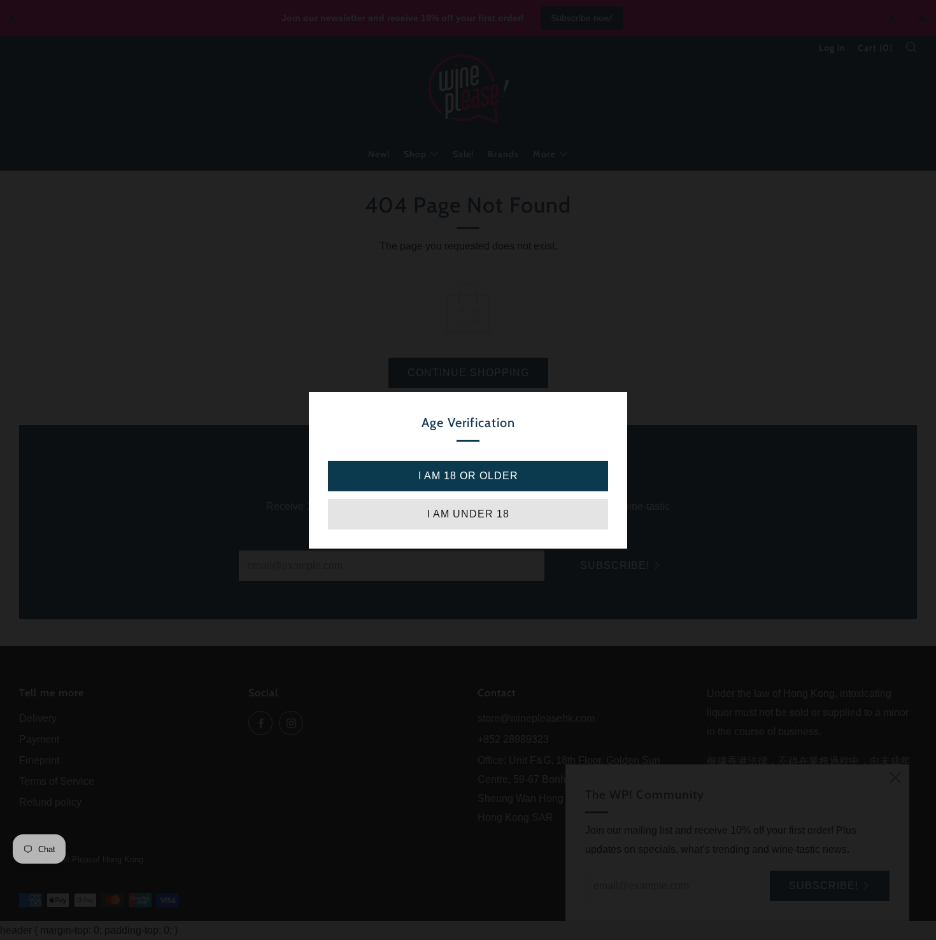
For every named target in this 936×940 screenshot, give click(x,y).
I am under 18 (468, 514)
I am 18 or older (468, 475)
